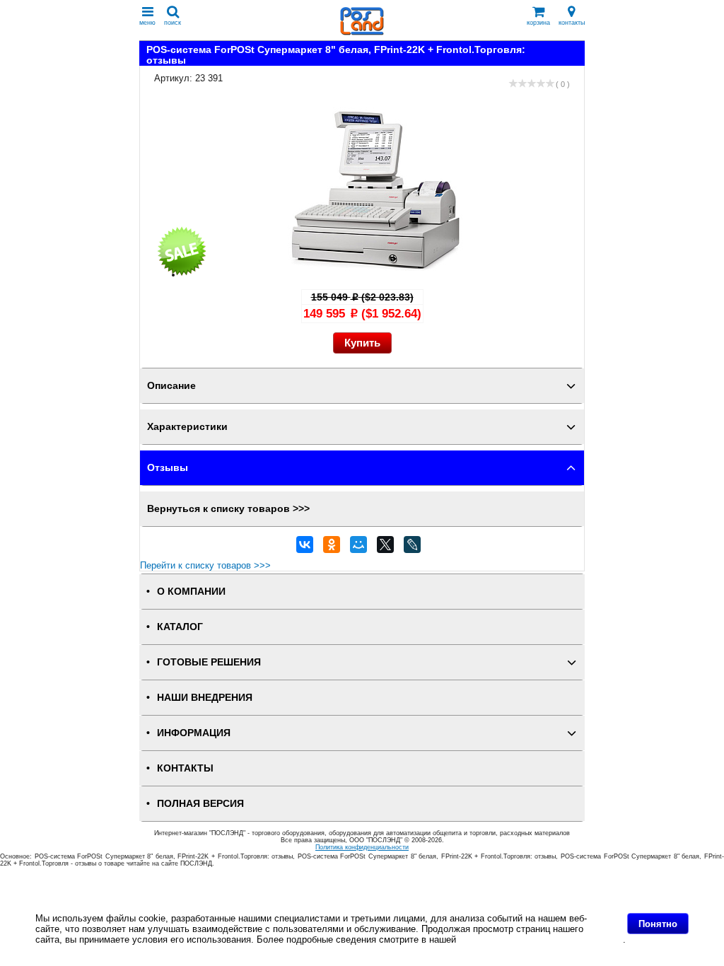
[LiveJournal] (412, 548)
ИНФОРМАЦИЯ (193, 733)
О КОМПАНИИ (191, 591)
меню (147, 22)
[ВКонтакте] (305, 548)
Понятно (657, 924)
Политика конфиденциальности (362, 847)
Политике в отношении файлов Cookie (541, 939)
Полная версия (200, 803)
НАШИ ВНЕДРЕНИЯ (204, 697)
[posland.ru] (362, 32)
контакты (572, 22)
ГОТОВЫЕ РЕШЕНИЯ (209, 662)
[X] (385, 548)
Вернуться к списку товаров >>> (228, 509)
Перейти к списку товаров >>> (205, 565)
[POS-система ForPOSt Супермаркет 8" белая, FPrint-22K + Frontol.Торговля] (376, 274)
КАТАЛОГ (180, 627)
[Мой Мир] (358, 548)
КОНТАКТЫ (185, 768)
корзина (538, 22)
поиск (172, 22)
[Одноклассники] (332, 548)
